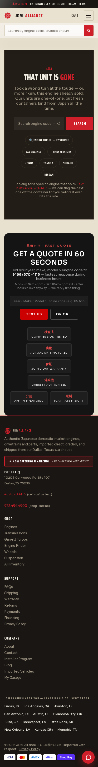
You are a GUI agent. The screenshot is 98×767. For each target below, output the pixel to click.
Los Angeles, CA (36, 706)
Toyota (48, 163)
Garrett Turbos (16, 539)
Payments (12, 612)
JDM (29, 15)
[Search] (88, 30)
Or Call (64, 314)
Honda (29, 163)
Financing (11, 618)
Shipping (11, 593)
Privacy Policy (15, 624)
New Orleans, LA (17, 730)
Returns (10, 605)
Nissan (49, 174)
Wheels (10, 552)
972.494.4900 (15, 506)
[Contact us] (88, 757)
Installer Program (18, 659)
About (9, 647)
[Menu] (89, 16)
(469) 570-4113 (26, 274)
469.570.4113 (15, 494)
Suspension (13, 558)
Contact (11, 653)
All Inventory (14, 564)
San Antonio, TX (16, 714)
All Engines (33, 151)
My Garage (12, 678)
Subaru (68, 163)
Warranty (11, 599)
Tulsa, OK (11, 722)
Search (80, 123)
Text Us (34, 314)
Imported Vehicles (19, 671)
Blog (8, 665)
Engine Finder (15, 546)
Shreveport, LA (34, 722)
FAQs (8, 587)
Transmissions (61, 151)
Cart (74, 15)
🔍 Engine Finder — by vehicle (49, 140)
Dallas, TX (11, 706)
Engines (10, 527)
